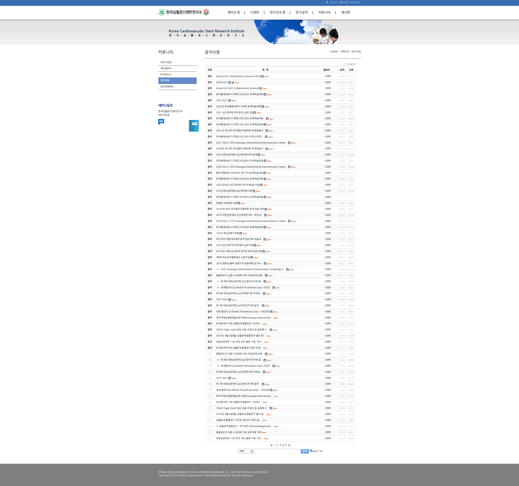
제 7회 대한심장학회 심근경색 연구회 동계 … (238, 384)
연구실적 (302, 12)
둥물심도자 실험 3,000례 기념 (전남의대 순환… (240, 354)
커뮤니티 (324, 12)
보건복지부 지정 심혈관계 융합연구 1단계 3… (239, 402)
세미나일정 (166, 62)
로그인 (333, 2)
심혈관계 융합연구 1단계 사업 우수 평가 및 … (239, 420)
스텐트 (254, 12)
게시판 (345, 12)
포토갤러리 (166, 68)
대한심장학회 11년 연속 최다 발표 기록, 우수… (240, 438)
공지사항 (164, 80)
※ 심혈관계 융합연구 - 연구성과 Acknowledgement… (244, 426)
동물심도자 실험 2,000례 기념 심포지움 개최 (238, 432)
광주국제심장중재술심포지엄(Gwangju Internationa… (244, 396)
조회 (351, 70)
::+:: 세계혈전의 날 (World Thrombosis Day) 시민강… (244, 366)
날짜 (342, 70)
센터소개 (233, 12)
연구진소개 (277, 12)
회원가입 (343, 2)
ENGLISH (355, 2)
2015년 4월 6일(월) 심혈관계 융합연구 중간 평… (241, 414)
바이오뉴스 (166, 74)
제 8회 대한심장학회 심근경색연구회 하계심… (239, 372)
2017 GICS (222, 378)
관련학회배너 (167, 86)
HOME (334, 51)
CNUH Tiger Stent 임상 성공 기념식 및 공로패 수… (242, 408)
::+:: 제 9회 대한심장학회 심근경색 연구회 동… (239, 360)
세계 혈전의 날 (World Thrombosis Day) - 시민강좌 (242, 390)
